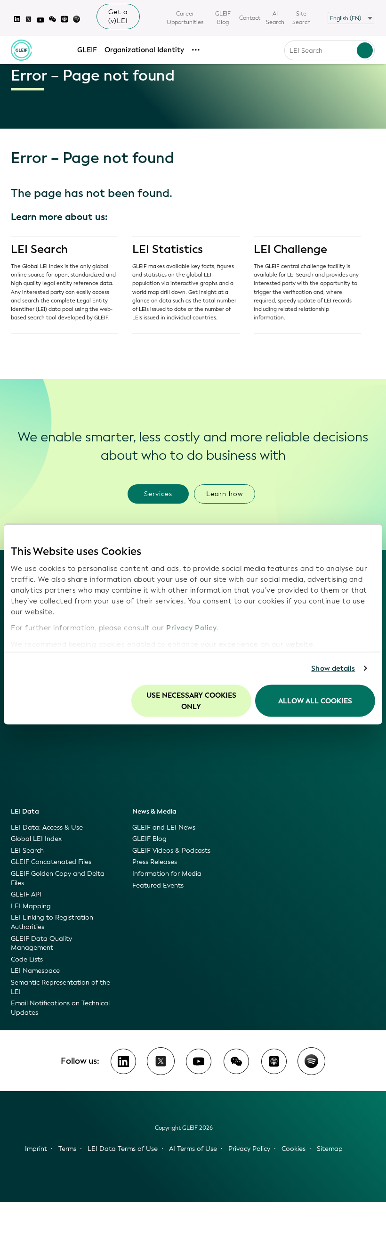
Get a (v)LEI (118, 16)
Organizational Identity (144, 50)
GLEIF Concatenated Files (51, 861)
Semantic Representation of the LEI (60, 987)
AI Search (275, 18)
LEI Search (39, 249)
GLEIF (87, 50)
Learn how (224, 493)
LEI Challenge (290, 249)
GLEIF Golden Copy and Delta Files (58, 878)
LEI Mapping (31, 906)
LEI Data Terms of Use (123, 1148)
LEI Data (25, 811)
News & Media (154, 811)
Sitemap (330, 1148)
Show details (333, 668)
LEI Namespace (35, 970)
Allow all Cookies (315, 700)
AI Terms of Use (193, 1148)
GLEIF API (26, 894)
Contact (249, 18)
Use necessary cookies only (191, 700)
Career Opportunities (185, 18)
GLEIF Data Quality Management (41, 943)
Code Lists (27, 959)
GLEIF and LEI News (163, 827)
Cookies (293, 1148)
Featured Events (158, 885)
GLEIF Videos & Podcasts (171, 850)
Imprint (36, 1148)
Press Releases (154, 861)
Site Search (301, 18)
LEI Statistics (167, 249)
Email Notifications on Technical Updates (60, 1008)
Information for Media (166, 873)
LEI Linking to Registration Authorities (52, 922)
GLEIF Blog (223, 18)
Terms (67, 1148)
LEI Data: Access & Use (47, 827)
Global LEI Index (36, 838)
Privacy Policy (191, 628)
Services (158, 493)
